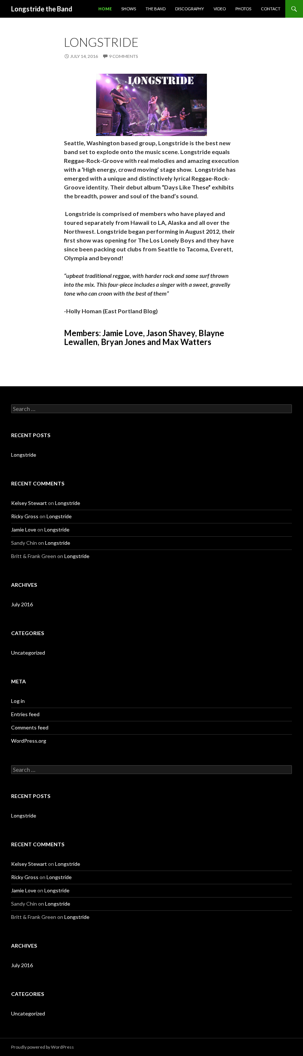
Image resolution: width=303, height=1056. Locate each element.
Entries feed (25, 714)
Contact (270, 8)
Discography (189, 8)
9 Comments (123, 56)
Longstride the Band (41, 9)
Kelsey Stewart (29, 503)
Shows (128, 8)
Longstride (101, 42)
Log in (18, 701)
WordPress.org (28, 741)
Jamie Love (23, 529)
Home (105, 8)
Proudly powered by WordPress (42, 1047)
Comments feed (29, 727)
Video (220, 8)
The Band (156, 8)
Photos (243, 8)
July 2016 (22, 604)
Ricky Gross (24, 516)
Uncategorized (28, 652)
